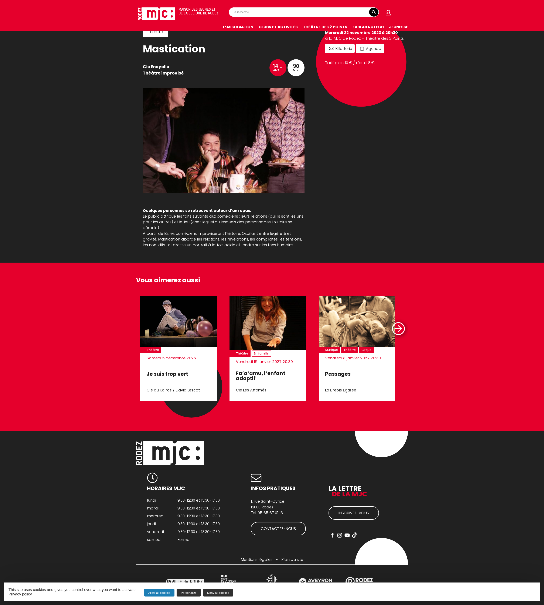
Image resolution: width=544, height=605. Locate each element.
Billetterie (343, 48)
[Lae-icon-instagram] (339, 535)
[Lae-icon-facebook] (332, 535)
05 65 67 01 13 (270, 512)
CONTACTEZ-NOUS (278, 528)
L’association (238, 27)
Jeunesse (398, 27)
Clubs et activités (278, 27)
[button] (398, 328)
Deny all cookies (218, 592)
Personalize (189, 592)
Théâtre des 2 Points (325, 27)
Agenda (373, 48)
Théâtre (155, 31)
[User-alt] (388, 12)
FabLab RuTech (368, 27)
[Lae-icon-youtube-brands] (347, 535)
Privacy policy (20, 594)
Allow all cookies (159, 592)
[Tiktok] (354, 535)
